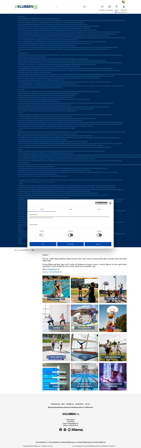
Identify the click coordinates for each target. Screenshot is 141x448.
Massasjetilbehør (79, 136)
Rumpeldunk (57, 91)
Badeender (27, 45)
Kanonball (60, 55)
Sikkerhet (92, 103)
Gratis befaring (29, 143)
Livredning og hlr (102, 34)
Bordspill (23, 109)
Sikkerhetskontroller (24, 176)
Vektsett (62, 116)
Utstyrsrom (108, 161)
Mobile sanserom (102, 172)
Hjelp (19, 226)
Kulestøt (56, 64)
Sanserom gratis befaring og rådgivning (110, 143)
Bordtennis (85, 59)
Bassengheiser (37, 155)
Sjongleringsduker (52, 107)
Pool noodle (29, 47)
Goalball (85, 189)
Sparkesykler (73, 109)
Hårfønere (63, 153)
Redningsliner (68, 28)
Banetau (35, 18)
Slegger (74, 64)
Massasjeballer (40, 136)
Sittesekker (78, 147)
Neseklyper (54, 43)
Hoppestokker (52, 95)
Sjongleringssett (86, 107)
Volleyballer (42, 57)
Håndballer (54, 55)
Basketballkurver (37, 59)
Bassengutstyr (42, 18)
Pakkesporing (55, 404)
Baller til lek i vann (36, 45)
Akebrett (27, 111)
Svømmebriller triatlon (113, 32)
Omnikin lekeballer (45, 72)
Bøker (35, 93)
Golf (44, 109)
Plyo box (45, 116)
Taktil (75, 145)
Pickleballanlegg (62, 161)
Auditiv (56, 145)
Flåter (71, 45)
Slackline (63, 95)
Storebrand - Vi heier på (116, 211)
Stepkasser (80, 114)
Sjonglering (21, 107)
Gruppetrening (22, 120)
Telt (54, 66)
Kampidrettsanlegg (47, 161)
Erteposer (38, 74)
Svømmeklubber (23, 38)
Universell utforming (88, 20)
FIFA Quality (53, 199)
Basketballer (25, 55)
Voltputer (122, 86)
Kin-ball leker (97, 186)
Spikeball (82, 91)
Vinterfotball (79, 199)
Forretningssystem (78, 446)
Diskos (42, 64)
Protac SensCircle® (31, 139)
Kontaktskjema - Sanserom (32, 174)
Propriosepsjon (69, 145)
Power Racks (32, 126)
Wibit (74, 45)
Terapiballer (21, 147)
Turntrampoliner (114, 86)
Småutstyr (59, 36)
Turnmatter (105, 76)
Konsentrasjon (22, 134)
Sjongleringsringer (75, 107)
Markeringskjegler (75, 82)
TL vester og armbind (48, 182)
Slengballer (92, 55)
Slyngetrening (73, 114)
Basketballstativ (56, 59)
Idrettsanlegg (70, 63)
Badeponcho (62, 30)
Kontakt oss (24, 226)
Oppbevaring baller (36, 78)
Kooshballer (41, 147)
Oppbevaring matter (48, 78)
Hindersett (76, 74)
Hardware (102, 151)
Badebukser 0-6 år (37, 22)
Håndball (21, 70)
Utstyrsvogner (65, 78)
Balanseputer (43, 132)
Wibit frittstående (49, 49)
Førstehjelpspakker (48, 68)
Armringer (32, 26)
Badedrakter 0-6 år (38, 24)
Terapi (20, 130)
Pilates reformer (74, 124)
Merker (20, 228)
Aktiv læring (21, 93)
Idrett (19, 51)
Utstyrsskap (57, 78)
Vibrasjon (86, 145)
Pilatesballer (82, 124)
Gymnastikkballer (46, 55)
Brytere (48, 143)
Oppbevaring (38, 20)
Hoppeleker (43, 101)
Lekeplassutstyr (23, 103)
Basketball (21, 59)
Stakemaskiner (96, 122)
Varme (68, 68)
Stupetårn (70, 20)
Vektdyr (74, 134)
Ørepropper (88, 43)
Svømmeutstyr (22, 43)
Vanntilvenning (63, 197)
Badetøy (74, 193)
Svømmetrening (23, 41)
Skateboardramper (112, 157)
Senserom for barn (57, 172)
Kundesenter (79, 404)
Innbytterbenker (87, 157)
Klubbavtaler (30, 195)
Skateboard (65, 109)
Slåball (44, 187)
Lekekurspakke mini (63, 180)
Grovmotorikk (73, 132)
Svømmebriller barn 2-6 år (35, 32)
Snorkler (81, 41)
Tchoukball (103, 61)
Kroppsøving (22, 74)
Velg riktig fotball (70, 199)
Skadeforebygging (56, 191)
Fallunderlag (39, 103)
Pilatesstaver (114, 124)
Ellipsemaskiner (76, 122)
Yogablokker (39, 128)
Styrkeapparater (41, 126)
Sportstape (106, 63)
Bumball (41, 186)
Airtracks (25, 76)
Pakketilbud (116, 74)
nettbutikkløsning (91, 446)
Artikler (20, 184)
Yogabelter (46, 128)
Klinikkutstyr (81, 132)
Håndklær (52, 41)
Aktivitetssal (37, 159)
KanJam (91, 186)
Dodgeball (32, 55)
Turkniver (70, 66)
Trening (20, 112)
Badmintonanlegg (46, 159)
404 (32, 250)
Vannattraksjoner (100, 20)
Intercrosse (69, 61)
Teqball (78, 168)
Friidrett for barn (35, 64)
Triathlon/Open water (78, 43)
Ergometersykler (86, 122)
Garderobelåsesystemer (32, 153)
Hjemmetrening (23, 122)
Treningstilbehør (23, 82)
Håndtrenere (36, 141)
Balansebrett (27, 132)
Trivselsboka (111, 180)
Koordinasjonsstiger (59, 82)
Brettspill (33, 109)
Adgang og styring (23, 151)
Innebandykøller (92, 70)
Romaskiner (104, 122)
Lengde (61, 64)
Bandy (76, 68)
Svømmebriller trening (67, 32)
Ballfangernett (26, 63)
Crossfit (20, 116)
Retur (63, 404)
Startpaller (57, 20)
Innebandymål (101, 70)
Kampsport (76, 61)
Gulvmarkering (49, 74)
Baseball (42, 99)
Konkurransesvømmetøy (41, 195)
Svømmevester (71, 26)
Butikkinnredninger (63, 34)
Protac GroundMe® (53, 137)
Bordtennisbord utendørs (41, 168)
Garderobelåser (82, 151)
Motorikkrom (22, 105)
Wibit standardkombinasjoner (69, 49)
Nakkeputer (41, 134)
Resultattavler (71, 161)
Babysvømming (34, 39)
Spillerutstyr (99, 63)
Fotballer (38, 55)
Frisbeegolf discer (23, 243)
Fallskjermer (42, 91)
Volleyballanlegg (135, 157)
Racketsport (123, 74)
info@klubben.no (52, 269)
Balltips (40, 189)
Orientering (92, 61)
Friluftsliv (21, 66)
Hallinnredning (28, 161)
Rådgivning (82, 155)
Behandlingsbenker (37, 68)
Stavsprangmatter (96, 76)
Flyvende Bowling (65, 186)
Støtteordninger (23, 211)
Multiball (109, 186)
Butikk (53, 155)
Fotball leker (33, 199)
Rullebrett (61, 132)
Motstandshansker (50, 47)
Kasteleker (59, 93)
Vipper (125, 164)
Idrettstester (97, 189)
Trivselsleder (22, 180)
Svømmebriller (22, 32)
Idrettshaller (22, 159)
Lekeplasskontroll (132, 164)
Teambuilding (95, 91)
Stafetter (88, 91)
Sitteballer (53, 134)
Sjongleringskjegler (64, 107)
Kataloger (86, 199)
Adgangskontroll (28, 18)
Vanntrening (22, 47)
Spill (19, 109)
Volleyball (21, 88)
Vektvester (85, 118)
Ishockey (80, 68)
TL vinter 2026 (82, 180)
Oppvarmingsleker (26, 187)
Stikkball (110, 55)
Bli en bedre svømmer (84, 193)
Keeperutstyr (82, 63)
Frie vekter (21, 118)
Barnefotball (26, 199)
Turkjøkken (64, 66)
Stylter (68, 95)
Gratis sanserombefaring (44, 172)
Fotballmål (56, 63)
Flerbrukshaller (81, 159)
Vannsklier (108, 20)
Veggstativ (73, 59)
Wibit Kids (57, 49)
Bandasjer (28, 68)
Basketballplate (65, 59)
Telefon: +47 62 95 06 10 (70, 425)
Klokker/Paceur (66, 155)
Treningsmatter (97, 114)
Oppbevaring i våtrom (82, 78)
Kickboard (23, 195)
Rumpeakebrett (68, 111)
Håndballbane (37, 161)
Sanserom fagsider (24, 145)
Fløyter (41, 82)
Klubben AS (21, 224)
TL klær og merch (23, 182)
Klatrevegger (47, 124)
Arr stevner (26, 64)
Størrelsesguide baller (68, 191)
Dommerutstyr (43, 63)
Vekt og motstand (93, 47)
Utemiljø (20, 168)
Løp (65, 64)
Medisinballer (45, 114)
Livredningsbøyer (43, 28)
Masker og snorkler (45, 43)
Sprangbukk (43, 86)
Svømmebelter (62, 26)
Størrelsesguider (23, 209)
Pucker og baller (103, 68)
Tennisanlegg (91, 161)
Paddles (70, 195)
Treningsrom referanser (86, 126)
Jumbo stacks (84, 186)
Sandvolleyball (53, 88)
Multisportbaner (91, 63)
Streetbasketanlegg (124, 157)
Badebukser (22, 22)
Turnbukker (92, 86)
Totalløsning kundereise (36, 151)
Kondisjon (37, 120)
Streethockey (94, 68)
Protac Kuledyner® (76, 137)
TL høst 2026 (53, 180)
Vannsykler (84, 47)
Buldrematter (32, 76)
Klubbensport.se (71, 442)
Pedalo (56, 132)
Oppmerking (95, 157)
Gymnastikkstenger (67, 74)
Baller (20, 55)
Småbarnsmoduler (56, 105)
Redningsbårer (52, 28)
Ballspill (36, 189)
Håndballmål (43, 70)
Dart (54, 61)
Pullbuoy (76, 41)
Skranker (28, 86)
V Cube (106, 107)
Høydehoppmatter (63, 76)
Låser (32, 118)
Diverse (110, 47)
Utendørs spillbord (54, 168)
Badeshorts (68, 22)
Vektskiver (72, 118)
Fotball (20, 63)
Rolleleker (89, 164)
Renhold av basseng (41, 36)
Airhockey (29, 186)
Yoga (28, 120)
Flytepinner (66, 45)
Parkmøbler (63, 168)
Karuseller (69, 103)
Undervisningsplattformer (100, 38)
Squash (58, 80)
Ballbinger (36, 157)
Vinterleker (21, 111)
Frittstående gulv (41, 76)
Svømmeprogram (48, 197)
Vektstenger (69, 116)
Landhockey (86, 68)
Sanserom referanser (36, 145)
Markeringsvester (86, 82)
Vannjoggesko (60, 47)
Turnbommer (85, 86)
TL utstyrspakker (31, 180)
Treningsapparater (51, 126)
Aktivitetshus (29, 159)
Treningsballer (88, 114)
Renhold (51, 20)
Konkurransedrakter (76, 24)
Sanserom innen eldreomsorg (72, 172)
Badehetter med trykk (35, 38)
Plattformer (74, 39)
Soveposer (50, 66)
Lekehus (80, 103)
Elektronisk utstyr (74, 34)
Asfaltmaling (29, 93)
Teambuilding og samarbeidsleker (28, 91)
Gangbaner (100, 132)
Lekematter (47, 105)
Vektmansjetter (58, 118)
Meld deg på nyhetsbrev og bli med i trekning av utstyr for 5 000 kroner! (70, 407)
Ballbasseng (29, 105)
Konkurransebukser (78, 22)
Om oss (87, 404)
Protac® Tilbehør (61, 139)
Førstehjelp (21, 68)
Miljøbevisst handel (24, 232)
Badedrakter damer (61, 24)
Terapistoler (94, 147)
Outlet (20, 239)
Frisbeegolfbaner (76, 157)
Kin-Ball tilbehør (35, 72)
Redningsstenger (77, 28)
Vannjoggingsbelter (87, 26)
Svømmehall (22, 34)
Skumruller (24, 128)
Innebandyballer (83, 70)
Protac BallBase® (41, 137)
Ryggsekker (43, 66)
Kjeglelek (104, 186)
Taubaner (120, 164)
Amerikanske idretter (35, 61)
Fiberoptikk (60, 143)
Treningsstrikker (103, 47)
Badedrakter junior (49, 24)
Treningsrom (104, 168)
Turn (19, 84)
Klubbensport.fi (87, 442)
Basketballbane (62, 159)
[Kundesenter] (109, 6)
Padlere (63, 41)
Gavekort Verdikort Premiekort (66, 38)
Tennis (62, 80)
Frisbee (31, 101)
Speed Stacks (76, 91)
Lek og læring (22, 186)
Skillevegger (56, 153)
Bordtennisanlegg (72, 159)
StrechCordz (87, 41)
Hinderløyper (55, 103)
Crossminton (43, 80)
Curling (38, 109)
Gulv (73, 128)
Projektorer (78, 143)
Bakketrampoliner (33, 166)
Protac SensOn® (51, 139)
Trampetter (77, 86)
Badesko (84, 24)
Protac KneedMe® (64, 137)
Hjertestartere (33, 28)
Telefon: (51, 272)
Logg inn (116, 6)
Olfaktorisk (61, 145)
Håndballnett (50, 70)
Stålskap (42, 153)
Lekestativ (86, 103)
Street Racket (75, 187)
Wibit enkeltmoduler (38, 49)
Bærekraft (21, 230)
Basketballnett (46, 59)
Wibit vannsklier (104, 49)
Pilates (32, 120)
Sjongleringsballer (42, 107)
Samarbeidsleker (66, 91)
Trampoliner (80, 99)
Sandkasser (42, 166)
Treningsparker (74, 126)
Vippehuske (109, 103)
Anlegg (20, 18)
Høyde (45, 64)
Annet (89, 28)
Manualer (32, 116)
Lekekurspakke (73, 180)
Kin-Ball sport (27, 72)
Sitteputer (59, 134)
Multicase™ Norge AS (108, 446)
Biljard (44, 61)
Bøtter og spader (42, 111)
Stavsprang (87, 64)
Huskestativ (62, 103)
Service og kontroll (81, 161)
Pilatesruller (106, 124)
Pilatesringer (98, 124)
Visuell (91, 145)
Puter (110, 132)
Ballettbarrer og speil (32, 84)
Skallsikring (90, 151)
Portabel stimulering (69, 143)
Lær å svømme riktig (62, 195)
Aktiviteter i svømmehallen (33, 193)
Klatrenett (75, 103)
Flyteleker (60, 45)
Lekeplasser (22, 162)
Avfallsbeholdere (28, 168)
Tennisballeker (99, 187)
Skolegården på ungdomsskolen (52, 170)
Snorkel (85, 195)
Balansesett (36, 95)
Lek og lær (21, 89)
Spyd (78, 64)
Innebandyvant (110, 70)
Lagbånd (67, 82)
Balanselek (21, 95)
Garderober (50, 18)
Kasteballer (66, 55)
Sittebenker (70, 153)
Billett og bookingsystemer (49, 34)
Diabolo (27, 107)
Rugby (98, 61)
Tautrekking (82, 187)
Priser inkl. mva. (122, 12)
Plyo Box (51, 114)
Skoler (20, 207)
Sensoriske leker (98, 145)
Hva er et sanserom (30, 172)
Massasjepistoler (60, 136)
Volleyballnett (35, 88)
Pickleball (97, 78)
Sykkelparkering (71, 168)
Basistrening (32, 114)
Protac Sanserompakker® (108, 137)
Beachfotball (35, 63)
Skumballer (58, 97)
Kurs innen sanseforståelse (49, 174)
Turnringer (106, 86)
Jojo (35, 107)
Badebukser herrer (59, 22)
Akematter (33, 111)
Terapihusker (86, 147)
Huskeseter (71, 164)
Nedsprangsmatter (85, 76)
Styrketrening (61, 199)
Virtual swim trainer (120, 38)
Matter (103, 74)
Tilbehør (78, 26)
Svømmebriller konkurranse (82, 32)
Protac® (47, 134)
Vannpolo (96, 36)
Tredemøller (120, 122)
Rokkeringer (56, 101)
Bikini (68, 24)
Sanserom (21, 143)
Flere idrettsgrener (23, 61)
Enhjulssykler (44, 95)
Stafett (82, 64)
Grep (67, 126)
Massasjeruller (69, 136)
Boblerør (43, 143)
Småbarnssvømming (24, 30)
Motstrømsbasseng (28, 20)
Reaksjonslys (65, 114)
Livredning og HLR (23, 28)
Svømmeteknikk (96, 41)
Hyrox (26, 218)
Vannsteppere (76, 47)
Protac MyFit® (86, 137)
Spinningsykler (112, 122)
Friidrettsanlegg (66, 157)
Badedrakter (22, 24)
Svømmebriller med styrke (98, 32)
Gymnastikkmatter (51, 76)
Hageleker (21, 99)
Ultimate (106, 187)
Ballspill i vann (46, 45)
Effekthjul (54, 143)
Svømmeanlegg (23, 155)
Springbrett (58, 86)
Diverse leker (25, 101)
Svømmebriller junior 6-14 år (51, 32)
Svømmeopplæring (24, 39)
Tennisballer (25, 57)
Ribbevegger (131, 74)
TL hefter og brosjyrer (42, 180)
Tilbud (20, 241)
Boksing (51, 189)
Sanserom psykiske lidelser (89, 172)
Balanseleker (29, 95)
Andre (75, 111)
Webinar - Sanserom (117, 199)
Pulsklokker (57, 114)
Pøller (113, 132)
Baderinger (38, 26)
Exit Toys (122, 222)
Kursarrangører (66, 39)
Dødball (58, 186)
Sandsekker (43, 118)
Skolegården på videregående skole (73, 170)
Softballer (105, 55)
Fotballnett (62, 63)
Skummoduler (35, 86)
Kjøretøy (59, 109)
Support (96, 151)
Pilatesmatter (90, 124)
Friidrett (20, 64)
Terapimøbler (55, 147)
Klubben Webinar (94, 199)
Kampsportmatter (74, 76)
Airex (24, 216)
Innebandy (75, 70)
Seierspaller (102, 157)
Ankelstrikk (44, 193)
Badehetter (30, 43)
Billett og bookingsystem (51, 151)
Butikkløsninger (73, 151)
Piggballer (48, 147)
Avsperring (29, 157)
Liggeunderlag (35, 66)
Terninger (69, 93)
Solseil (48, 166)
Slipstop (80, 195)
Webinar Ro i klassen (105, 199)
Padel (48, 80)
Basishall (54, 159)
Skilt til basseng (51, 36)
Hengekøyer (27, 66)
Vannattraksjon (128, 155)
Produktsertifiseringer (24, 234)
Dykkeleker (53, 45)
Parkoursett (26, 124)
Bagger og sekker (33, 41)
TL (19, 178)
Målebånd (69, 64)
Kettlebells (26, 116)
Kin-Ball (72, 55)
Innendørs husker (38, 105)
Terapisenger (71, 147)
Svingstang (65, 86)
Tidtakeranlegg (77, 20)
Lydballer (28, 147)
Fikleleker (30, 134)
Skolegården (22, 170)
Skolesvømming (57, 39)
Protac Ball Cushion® (29, 137)
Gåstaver (29, 141)
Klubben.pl (102, 442)
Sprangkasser (51, 86)
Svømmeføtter (62, 43)
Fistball (57, 61)
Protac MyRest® (95, 137)
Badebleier (29, 22)
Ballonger (27, 97)
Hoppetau (82, 74)
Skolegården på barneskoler (34, 170)
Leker (68, 99)
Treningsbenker (61, 126)
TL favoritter (119, 180)
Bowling (28, 109)
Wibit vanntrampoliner (92, 49)
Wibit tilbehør (82, 49)
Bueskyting (49, 61)
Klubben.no (25, 250)
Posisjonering (63, 147)
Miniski (54, 111)
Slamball (50, 116)
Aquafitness (51, 193)
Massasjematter (50, 136)
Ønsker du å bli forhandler (59, 176)
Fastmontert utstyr (84, 34)
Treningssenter (35, 176)
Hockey (72, 68)
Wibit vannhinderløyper (118, 20)
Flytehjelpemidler (23, 26)
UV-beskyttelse (85, 30)
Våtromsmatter (104, 36)
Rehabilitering (22, 141)
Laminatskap (49, 153)
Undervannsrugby (74, 36)
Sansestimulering (48, 145)
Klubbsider (96, 26)
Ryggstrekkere (88, 136)
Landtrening (69, 41)
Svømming (21, 16)
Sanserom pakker (87, 143)
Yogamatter (31, 128)
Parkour (91, 78)
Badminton (29, 80)
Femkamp (116, 222)
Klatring (86, 61)
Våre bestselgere (23, 222)
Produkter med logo (29, 36)
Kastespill (50, 101)
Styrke (42, 120)
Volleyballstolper (44, 88)
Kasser (28, 78)
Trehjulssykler (89, 109)
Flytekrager (45, 26)
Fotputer (35, 134)
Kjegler (99, 74)
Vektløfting (56, 116)
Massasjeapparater (30, 136)
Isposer (76, 63)
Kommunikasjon (120, 132)
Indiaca (56, 70)
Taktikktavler (114, 63)
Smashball (99, 55)
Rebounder (95, 82)
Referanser (45, 20)
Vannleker (93, 30)
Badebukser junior (48, 22)
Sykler (47, 109)
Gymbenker (57, 74)
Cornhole (47, 186)
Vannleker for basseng (87, 36)
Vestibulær (80, 145)
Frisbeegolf (63, 61)
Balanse (33, 99)
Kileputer (52, 84)
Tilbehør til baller (34, 57)
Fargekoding (50, 91)
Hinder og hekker (48, 82)
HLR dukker (60, 28)
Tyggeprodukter (67, 134)
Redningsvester (53, 26)
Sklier (97, 103)
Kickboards (58, 41)
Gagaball (77, 186)
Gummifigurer (47, 103)
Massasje (21, 136)
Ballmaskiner (52, 157)
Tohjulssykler (81, 109)
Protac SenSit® (41, 139)
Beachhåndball (28, 70)
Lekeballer (78, 55)
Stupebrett (63, 20)
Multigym (25, 126)
